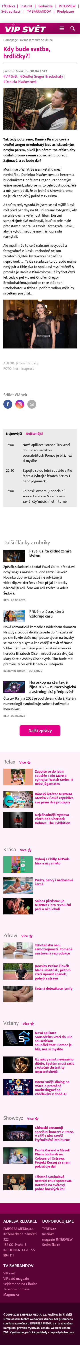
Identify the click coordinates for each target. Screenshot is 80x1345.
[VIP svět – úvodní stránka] (25, 28)
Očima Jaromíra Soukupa (36, 40)
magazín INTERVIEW (57, 1239)
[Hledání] (73, 28)
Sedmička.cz (51, 1245)
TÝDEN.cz (8, 6)
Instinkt (26, 6)
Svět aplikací (10, 11)
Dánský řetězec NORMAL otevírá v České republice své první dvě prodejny (54, 798)
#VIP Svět (10, 77)
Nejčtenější (34, 434)
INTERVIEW (67, 6)
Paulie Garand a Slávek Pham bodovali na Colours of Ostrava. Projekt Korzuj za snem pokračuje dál (52, 1158)
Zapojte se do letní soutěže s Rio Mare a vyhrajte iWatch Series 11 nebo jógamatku (47, 476)
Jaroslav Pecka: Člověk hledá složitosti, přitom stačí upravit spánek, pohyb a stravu (53, 972)
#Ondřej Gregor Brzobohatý (41, 77)
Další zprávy (40, 730)
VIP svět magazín (16, 1279)
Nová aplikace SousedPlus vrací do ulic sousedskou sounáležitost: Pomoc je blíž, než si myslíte (47, 453)
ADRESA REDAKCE (20, 1221)
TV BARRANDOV (39, 11)
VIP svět (9, 1273)
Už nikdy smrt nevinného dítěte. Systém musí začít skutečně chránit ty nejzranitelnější (54, 1065)
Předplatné (65, 11)
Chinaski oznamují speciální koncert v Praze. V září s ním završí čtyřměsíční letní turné (45, 496)
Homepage (10, 40)
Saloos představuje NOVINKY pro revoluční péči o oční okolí (53, 905)
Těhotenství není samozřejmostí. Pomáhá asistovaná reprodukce (53, 949)
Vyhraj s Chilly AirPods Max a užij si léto (52, 861)
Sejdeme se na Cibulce (20, 1284)
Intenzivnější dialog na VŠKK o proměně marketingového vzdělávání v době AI (52, 1088)
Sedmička (45, 6)
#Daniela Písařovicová (19, 82)
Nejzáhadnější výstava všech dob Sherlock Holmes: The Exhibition (52, 819)
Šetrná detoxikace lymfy (53, 989)
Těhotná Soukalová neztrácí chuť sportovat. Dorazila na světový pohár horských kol (53, 1183)
